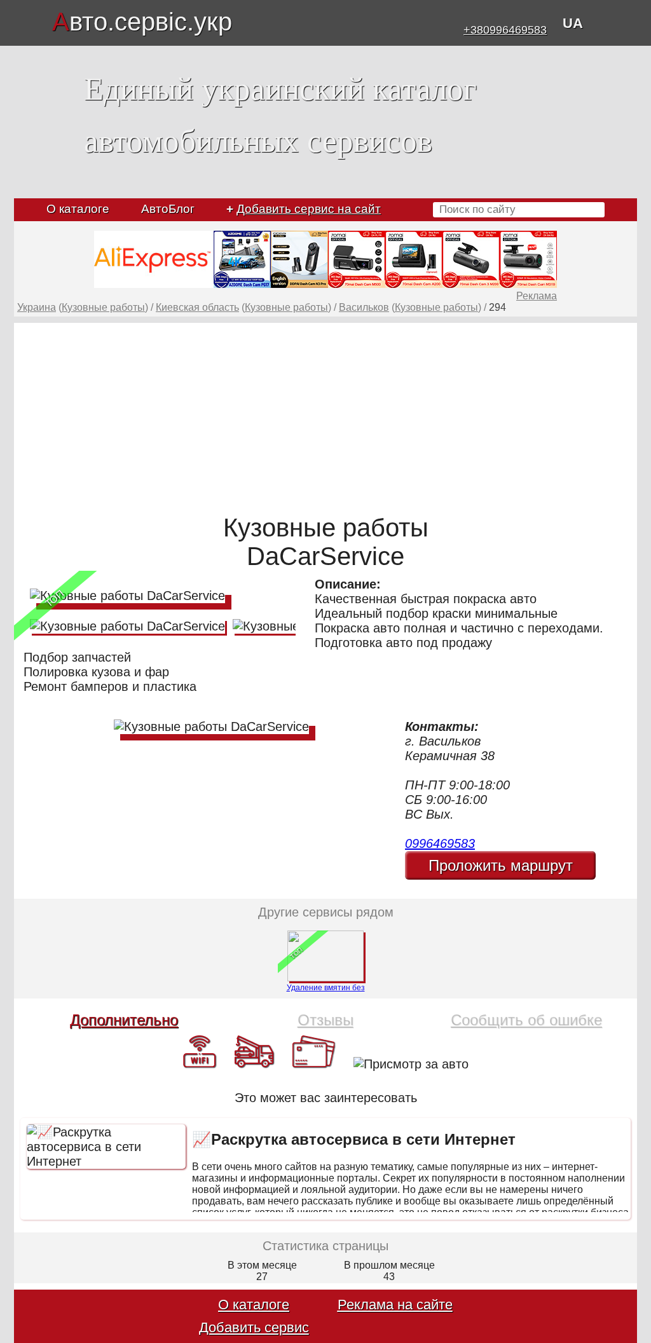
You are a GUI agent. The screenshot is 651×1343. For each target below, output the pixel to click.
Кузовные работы (103, 307)
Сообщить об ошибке (526, 1019)
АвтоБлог (168, 208)
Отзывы (325, 1019)
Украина (36, 307)
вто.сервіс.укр (142, 22)
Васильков (364, 307)
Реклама (536, 295)
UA (573, 23)
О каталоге (77, 208)
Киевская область (197, 307)
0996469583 (440, 843)
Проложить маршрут (500, 865)
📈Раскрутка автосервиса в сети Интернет (354, 1139)
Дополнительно (124, 1019)
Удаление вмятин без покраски (326, 992)
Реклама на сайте (395, 1304)
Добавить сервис (254, 1327)
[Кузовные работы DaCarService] (127, 596)
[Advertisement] (325, 412)
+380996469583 (505, 30)
